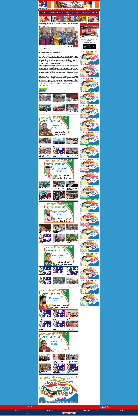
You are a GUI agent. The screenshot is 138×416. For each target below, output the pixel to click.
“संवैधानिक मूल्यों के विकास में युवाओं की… (57, 156)
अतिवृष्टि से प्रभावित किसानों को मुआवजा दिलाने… (58, 232)
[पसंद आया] (68, 46)
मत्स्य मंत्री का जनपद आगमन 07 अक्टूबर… (58, 328)
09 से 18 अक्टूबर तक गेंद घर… (58, 274)
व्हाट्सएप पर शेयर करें (43, 89)
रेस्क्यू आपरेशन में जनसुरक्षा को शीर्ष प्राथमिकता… (72, 285)
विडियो (64, 9)
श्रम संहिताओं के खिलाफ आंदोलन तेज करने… (72, 102)
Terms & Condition (86, 410)
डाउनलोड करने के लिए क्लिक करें (88, 42)
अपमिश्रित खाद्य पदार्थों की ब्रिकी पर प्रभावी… (44, 242)
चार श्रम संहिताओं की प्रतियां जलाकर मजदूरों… (44, 156)
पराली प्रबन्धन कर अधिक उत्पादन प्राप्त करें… (72, 362)
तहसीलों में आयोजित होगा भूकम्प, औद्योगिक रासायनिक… (58, 372)
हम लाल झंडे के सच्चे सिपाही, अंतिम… (44, 112)
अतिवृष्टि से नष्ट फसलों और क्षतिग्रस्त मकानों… (71, 328)
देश (43, 9)
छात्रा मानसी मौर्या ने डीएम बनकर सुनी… (58, 242)
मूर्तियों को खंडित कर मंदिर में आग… (58, 101)
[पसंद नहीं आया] (71, 46)
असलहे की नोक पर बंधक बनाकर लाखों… (44, 232)
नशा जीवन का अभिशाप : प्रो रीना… (58, 188)
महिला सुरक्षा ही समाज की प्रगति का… (72, 318)
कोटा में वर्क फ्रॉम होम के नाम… (44, 187)
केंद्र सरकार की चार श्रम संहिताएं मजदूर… (72, 156)
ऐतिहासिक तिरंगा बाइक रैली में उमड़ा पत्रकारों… (45, 102)
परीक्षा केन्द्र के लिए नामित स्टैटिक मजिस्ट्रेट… (44, 318)
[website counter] (69, 413)
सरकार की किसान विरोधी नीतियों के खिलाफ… (72, 112)
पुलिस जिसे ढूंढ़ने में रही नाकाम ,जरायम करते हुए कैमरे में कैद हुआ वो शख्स (89, 37)
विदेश (41, 9)
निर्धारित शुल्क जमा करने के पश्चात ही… (45, 275)
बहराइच (40, 26)
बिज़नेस (56, 9)
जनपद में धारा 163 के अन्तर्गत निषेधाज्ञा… (44, 328)
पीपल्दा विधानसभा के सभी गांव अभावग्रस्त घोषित (57, 199)
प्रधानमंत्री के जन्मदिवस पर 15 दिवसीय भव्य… (58, 362)
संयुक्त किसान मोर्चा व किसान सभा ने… (58, 285)
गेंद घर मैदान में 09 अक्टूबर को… (72, 231)
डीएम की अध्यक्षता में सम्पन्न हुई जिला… (44, 372)
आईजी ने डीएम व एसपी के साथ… (44, 360)
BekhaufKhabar (118, 413)
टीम (66, 9)
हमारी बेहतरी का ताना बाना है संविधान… (57, 145)
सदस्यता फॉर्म (69, 9)
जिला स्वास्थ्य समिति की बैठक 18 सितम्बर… (72, 372)
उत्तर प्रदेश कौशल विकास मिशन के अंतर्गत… (45, 285)
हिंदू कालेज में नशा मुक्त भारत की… (72, 145)
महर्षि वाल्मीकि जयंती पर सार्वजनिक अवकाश (58, 318)
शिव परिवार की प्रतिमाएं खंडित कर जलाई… (44, 145)
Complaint (76, 46)
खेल (61, 9)
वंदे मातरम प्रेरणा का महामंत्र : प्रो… (71, 199)
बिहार (53, 9)
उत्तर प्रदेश (46, 9)
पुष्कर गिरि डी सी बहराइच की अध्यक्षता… (57, 112)
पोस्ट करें (73, 9)
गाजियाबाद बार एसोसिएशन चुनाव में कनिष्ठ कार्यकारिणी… (72, 189)
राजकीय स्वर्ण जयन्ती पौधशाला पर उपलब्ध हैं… (72, 242)
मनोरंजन (59, 9)
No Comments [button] (43, 91)
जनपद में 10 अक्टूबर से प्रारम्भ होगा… (72, 275)
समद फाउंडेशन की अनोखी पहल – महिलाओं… (44, 199)
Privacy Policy (50, 410)
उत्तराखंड (50, 9)
